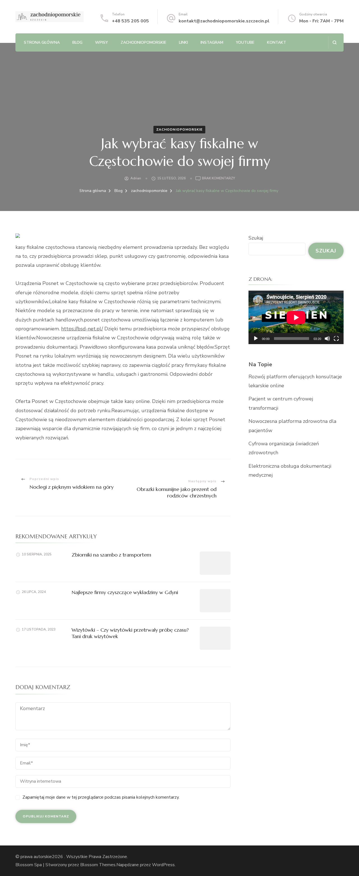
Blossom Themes (98, 865)
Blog (77, 42)
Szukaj (255, 238)
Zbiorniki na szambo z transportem (111, 554)
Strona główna (42, 42)
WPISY (101, 42)
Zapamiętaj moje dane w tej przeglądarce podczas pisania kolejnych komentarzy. (101, 797)
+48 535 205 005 (130, 21)
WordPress (163, 865)
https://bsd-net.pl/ (82, 328)
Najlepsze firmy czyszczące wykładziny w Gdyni (125, 592)
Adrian (135, 178)
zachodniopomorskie (143, 42)
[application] (296, 317)
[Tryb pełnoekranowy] (336, 338)
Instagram (212, 42)
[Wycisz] (327, 338)
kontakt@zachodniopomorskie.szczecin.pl (224, 21)
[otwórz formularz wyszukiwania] (334, 42)
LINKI (183, 42)
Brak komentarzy (218, 179)
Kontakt (276, 42)
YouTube (245, 42)
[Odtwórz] (256, 338)
